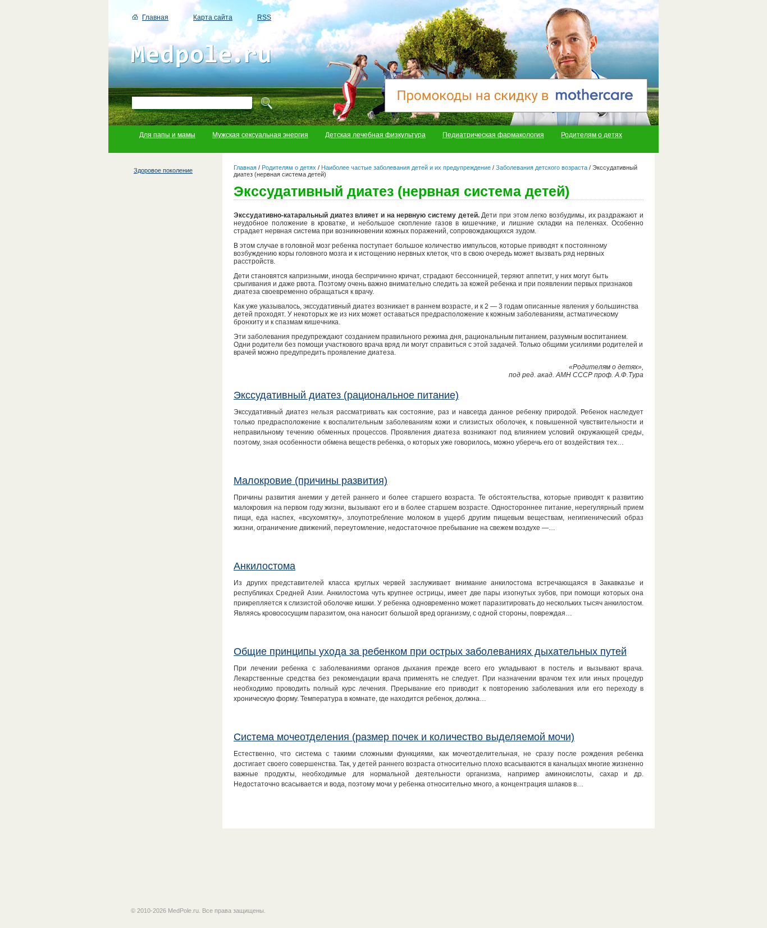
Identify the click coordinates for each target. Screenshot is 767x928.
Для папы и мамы (167, 135)
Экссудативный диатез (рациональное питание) (346, 395)
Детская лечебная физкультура (375, 135)
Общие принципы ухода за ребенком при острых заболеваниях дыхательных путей (430, 651)
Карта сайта (212, 17)
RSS (264, 17)
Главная (155, 17)
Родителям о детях (591, 135)
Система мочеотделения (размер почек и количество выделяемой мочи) (404, 737)
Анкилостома (264, 566)
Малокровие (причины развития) (310, 480)
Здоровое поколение (163, 170)
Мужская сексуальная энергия (260, 135)
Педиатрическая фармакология (493, 135)
